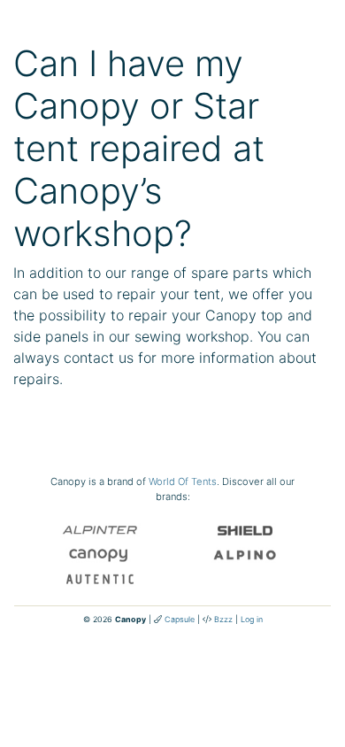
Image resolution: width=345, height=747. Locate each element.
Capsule (180, 619)
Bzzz (223, 619)
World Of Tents (183, 481)
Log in (252, 619)
